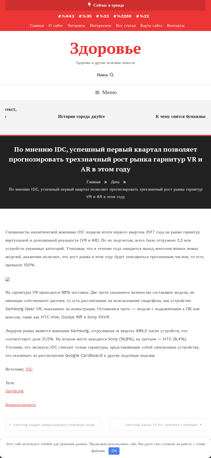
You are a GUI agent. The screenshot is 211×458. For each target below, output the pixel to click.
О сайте (56, 25)
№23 (104, 16)
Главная (37, 25)
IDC (29, 369)
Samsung (14, 391)
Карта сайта (151, 25)
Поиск (102, 75)
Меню (109, 92)
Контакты (175, 25)
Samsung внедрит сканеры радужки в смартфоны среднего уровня (57, 425)
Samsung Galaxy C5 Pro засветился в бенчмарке (161, 425)
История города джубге (80, 116)
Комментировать (20, 404)
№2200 (124, 16)
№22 (144, 16)
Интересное (100, 25)
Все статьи (126, 25)
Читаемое (76, 25)
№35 (86, 16)
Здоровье (105, 48)
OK (114, 451)
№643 (68, 16)
